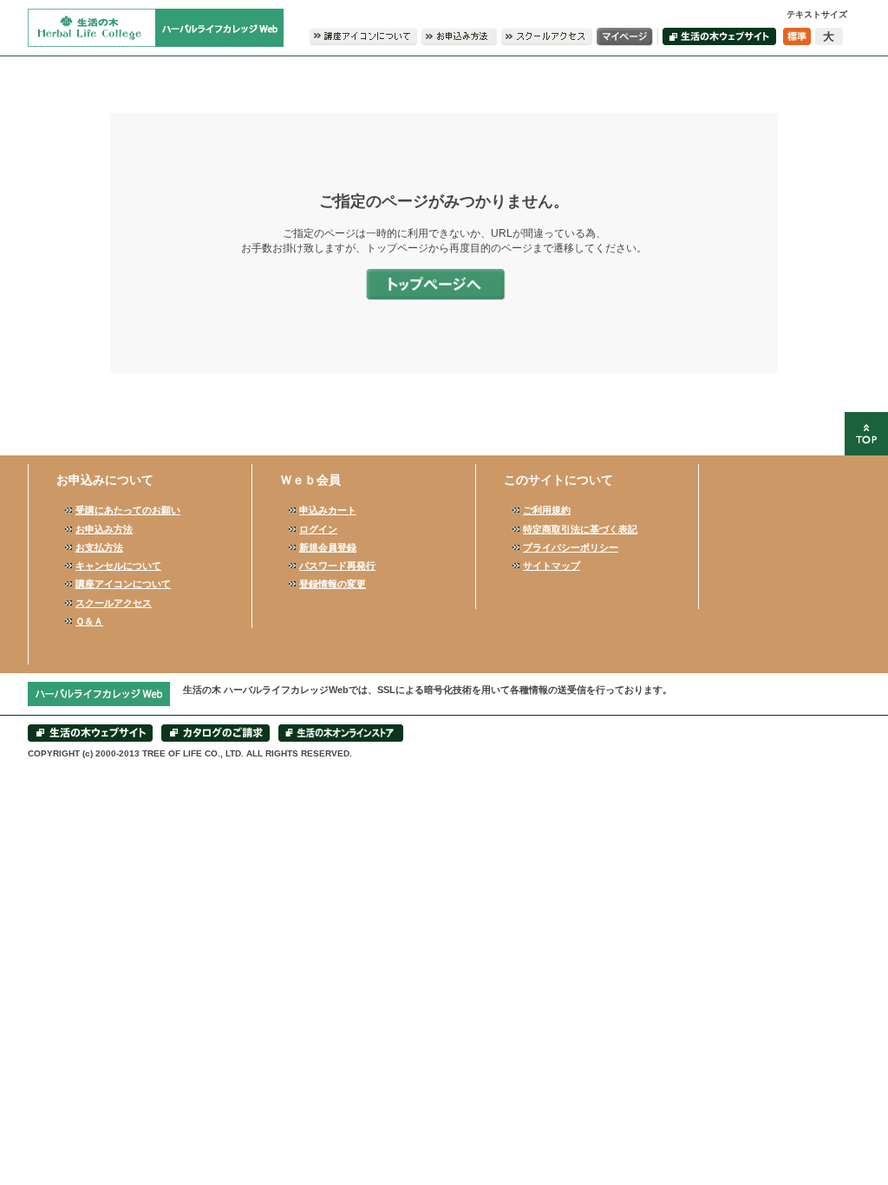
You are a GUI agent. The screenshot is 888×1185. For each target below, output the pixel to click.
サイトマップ (551, 565)
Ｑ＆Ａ (89, 621)
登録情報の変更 (332, 584)
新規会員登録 (327, 547)
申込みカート (327, 510)
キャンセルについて (118, 565)
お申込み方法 (104, 529)
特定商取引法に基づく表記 (580, 529)
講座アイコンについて (123, 584)
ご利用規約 (547, 510)
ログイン (318, 529)
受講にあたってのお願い (127, 510)
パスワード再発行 (337, 565)
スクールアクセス (113, 603)
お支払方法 (99, 547)
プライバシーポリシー (570, 547)
